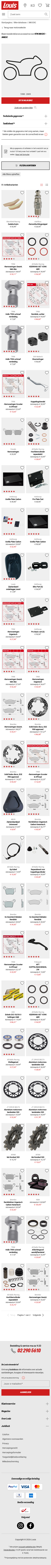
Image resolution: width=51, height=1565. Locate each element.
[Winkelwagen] (47, 5)
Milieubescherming (10, 1461)
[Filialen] (25, 5)
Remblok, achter (37, 314)
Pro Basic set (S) (38, 632)
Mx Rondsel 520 (13, 1157)
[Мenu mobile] (3, 14)
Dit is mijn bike (25, 100)
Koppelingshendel (38, 402)
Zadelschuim (13, 224)
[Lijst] (47, 185)
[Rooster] (41, 184)
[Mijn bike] (32, 5)
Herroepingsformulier (11, 1452)
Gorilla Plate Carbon (13, 499)
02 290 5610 (29, 1351)
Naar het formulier (22, 155)
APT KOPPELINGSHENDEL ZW (38, 967)
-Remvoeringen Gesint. (13, 727)
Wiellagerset (13, 1062)
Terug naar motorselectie (14, 27)
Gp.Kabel (13, 869)
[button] (46, 14)
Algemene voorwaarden (12, 1439)
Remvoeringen (13, 452)
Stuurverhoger (37, 359)
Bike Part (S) (38, 587)
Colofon (5, 1434)
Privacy (5, 1443)
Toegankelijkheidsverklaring (14, 1457)
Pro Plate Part (37, 499)
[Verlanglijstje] (40, 5)
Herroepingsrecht (10, 1448)
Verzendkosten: (9, 1550)
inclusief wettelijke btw (27, 1547)
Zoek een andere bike (23, 108)
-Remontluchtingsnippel (37, 224)
